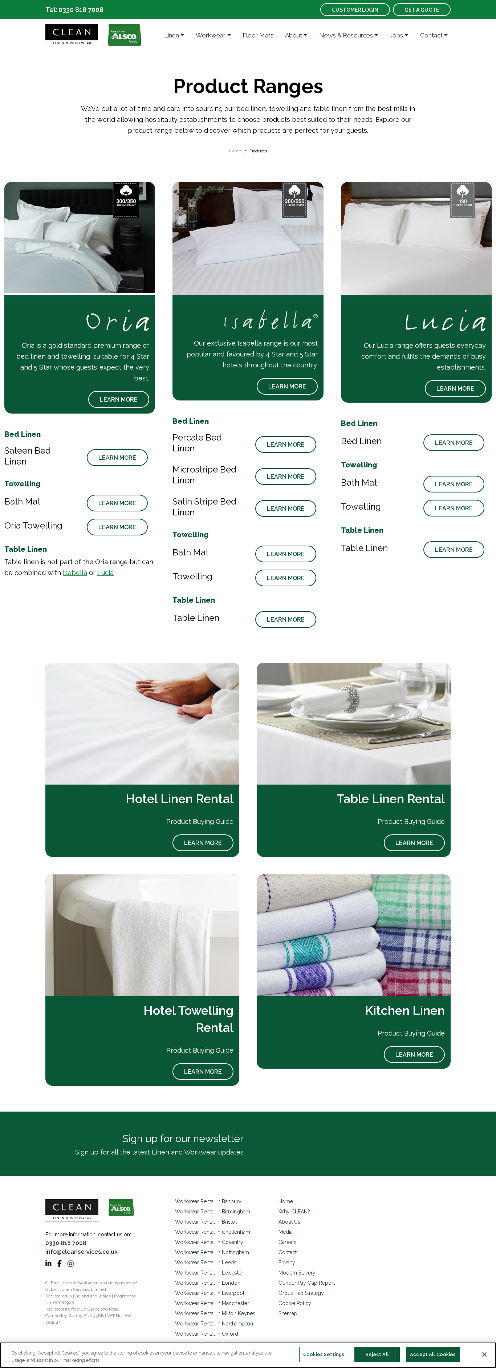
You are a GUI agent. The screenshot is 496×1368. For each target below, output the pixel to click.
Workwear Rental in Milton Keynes (215, 1313)
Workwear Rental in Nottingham (212, 1252)
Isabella (75, 573)
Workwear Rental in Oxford (206, 1334)
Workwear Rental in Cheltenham (212, 1232)
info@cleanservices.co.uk (81, 1251)
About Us (289, 1222)
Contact (431, 35)
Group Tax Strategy (301, 1293)
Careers (288, 1242)
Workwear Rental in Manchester (212, 1303)
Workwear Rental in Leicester (209, 1273)
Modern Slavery (297, 1273)
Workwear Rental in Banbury (208, 1201)
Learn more (119, 399)
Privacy (287, 1262)
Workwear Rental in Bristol (206, 1222)
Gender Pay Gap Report (307, 1283)
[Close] (484, 1355)
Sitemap (288, 1313)
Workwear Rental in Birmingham (212, 1212)
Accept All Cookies (433, 1354)
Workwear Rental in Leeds (205, 1262)
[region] (248, 1355)
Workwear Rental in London (207, 1283)
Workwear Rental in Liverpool (209, 1293)
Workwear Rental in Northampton (214, 1324)
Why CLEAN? (294, 1212)
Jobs (396, 35)
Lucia (105, 573)
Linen (171, 35)
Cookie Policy (295, 1303)
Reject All (377, 1354)
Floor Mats (258, 35)
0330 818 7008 (65, 1243)
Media (286, 1232)
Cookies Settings (323, 1354)
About (293, 35)
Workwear (210, 35)
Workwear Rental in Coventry (209, 1242)
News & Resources (346, 35)
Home (235, 150)
